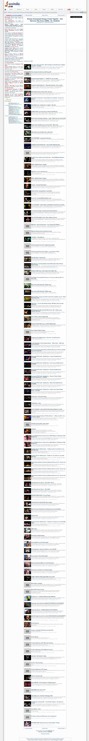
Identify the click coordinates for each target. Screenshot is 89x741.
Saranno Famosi (34, 739)
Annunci (62, 738)
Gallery (52, 9)
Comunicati (36, 738)
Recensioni (19, 9)
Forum (45, 739)
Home (28, 738)
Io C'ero (41, 738)
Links (52, 739)
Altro (77, 9)
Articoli (11, 9)
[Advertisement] (54, 4)
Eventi (27, 9)
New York (60, 9)
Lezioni (44, 9)
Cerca (48, 739)
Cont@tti (60, 739)
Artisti (36, 9)
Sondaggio (56, 739)
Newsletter (41, 739)
